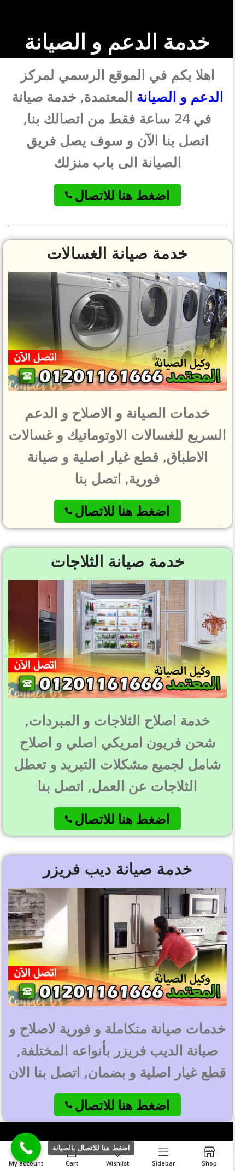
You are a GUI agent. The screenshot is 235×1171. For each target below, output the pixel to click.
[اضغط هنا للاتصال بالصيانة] (26, 1148)
